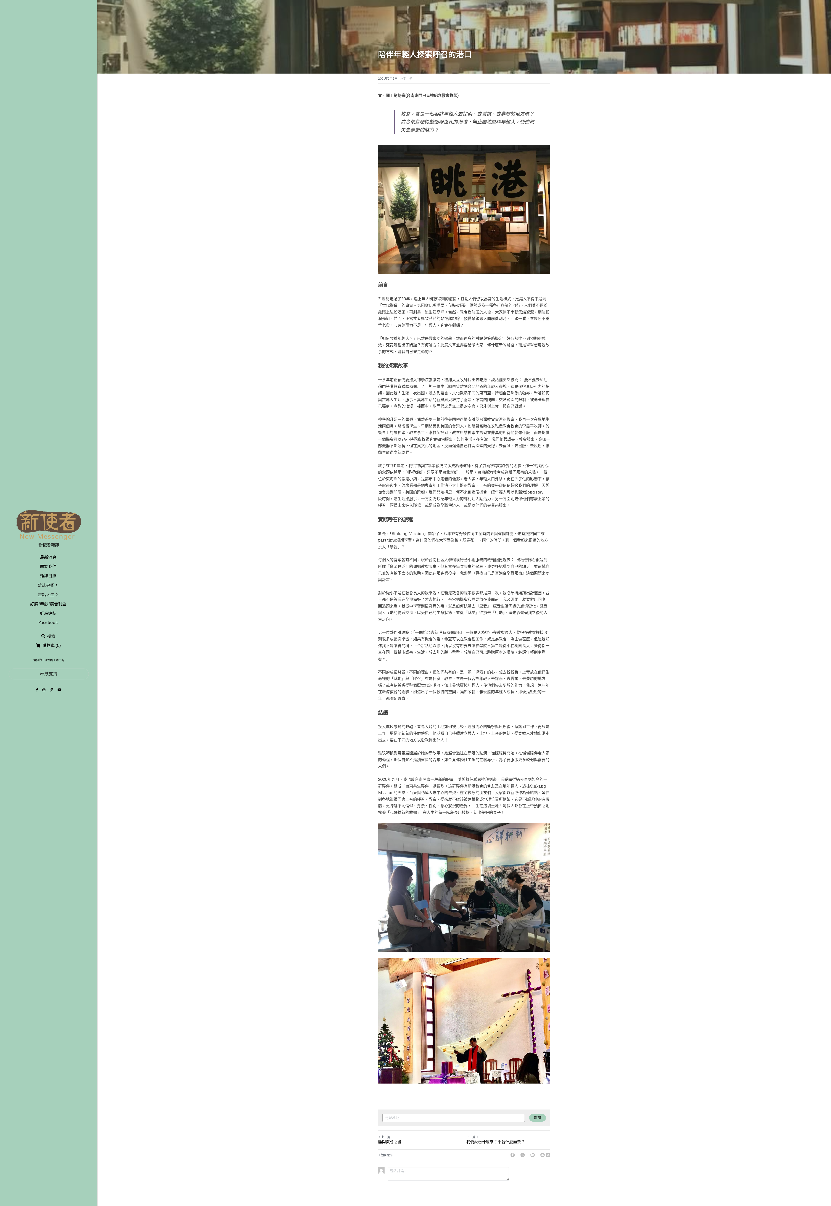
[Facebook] (513, 1155)
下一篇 (470, 1137)
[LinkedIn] (532, 1155)
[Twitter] (522, 1155)
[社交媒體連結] (37, 689)
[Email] (542, 1155)
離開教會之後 (389, 1142)
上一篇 (385, 1137)
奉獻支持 (48, 674)
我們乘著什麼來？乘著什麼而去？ (495, 1142)
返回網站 (387, 1155)
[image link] (48, 525)
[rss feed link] (548, 1155)
